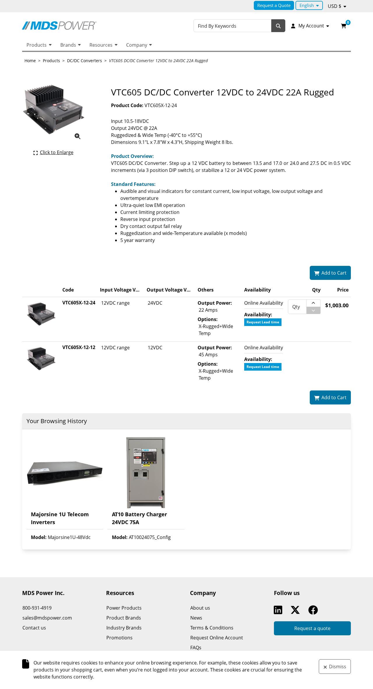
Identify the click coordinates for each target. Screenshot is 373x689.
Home (30, 60)
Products (37, 45)
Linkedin (279, 610)
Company (136, 45)
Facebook (314, 610)
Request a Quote (274, 5)
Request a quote (312, 628)
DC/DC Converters (84, 60)
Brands (68, 45)
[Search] (278, 25)
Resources (100, 45)
